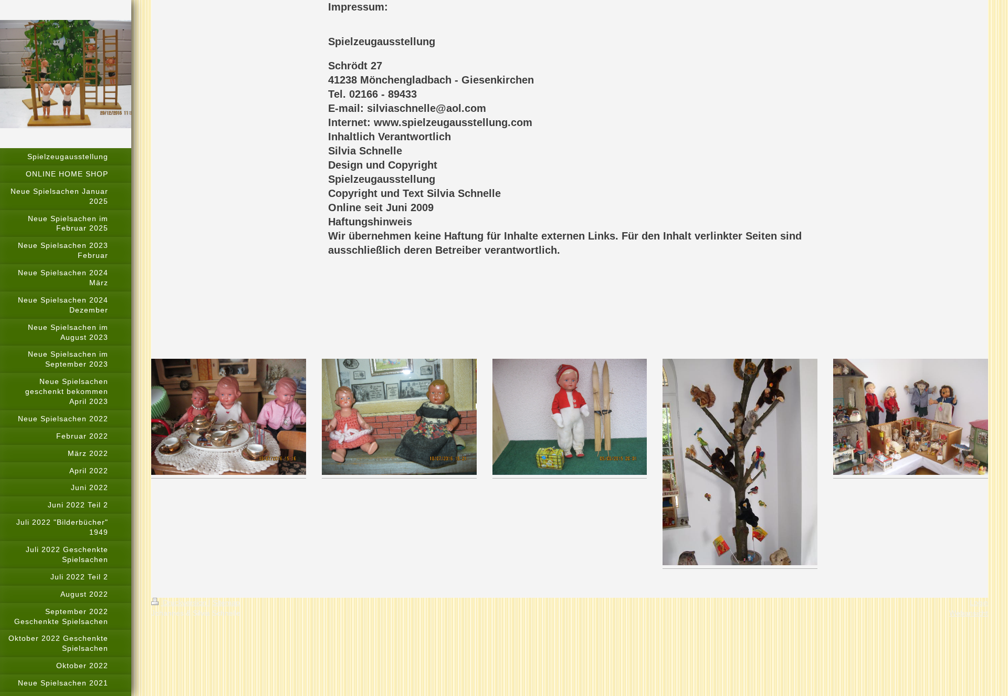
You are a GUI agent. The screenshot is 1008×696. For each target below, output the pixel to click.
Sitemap (226, 602)
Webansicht (968, 613)
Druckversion (184, 602)
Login (979, 602)
